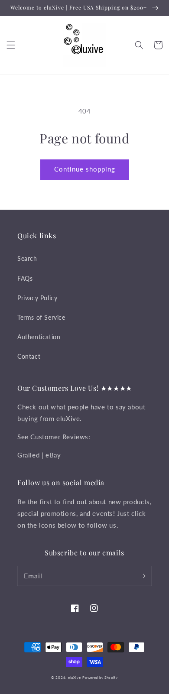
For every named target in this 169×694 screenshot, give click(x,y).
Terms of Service (41, 317)
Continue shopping (84, 169)
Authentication (38, 337)
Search (27, 258)
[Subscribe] (142, 575)
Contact (28, 356)
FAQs (24, 278)
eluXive (74, 677)
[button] (10, 45)
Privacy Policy (37, 298)
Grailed (28, 455)
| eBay (51, 455)
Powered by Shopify (100, 677)
